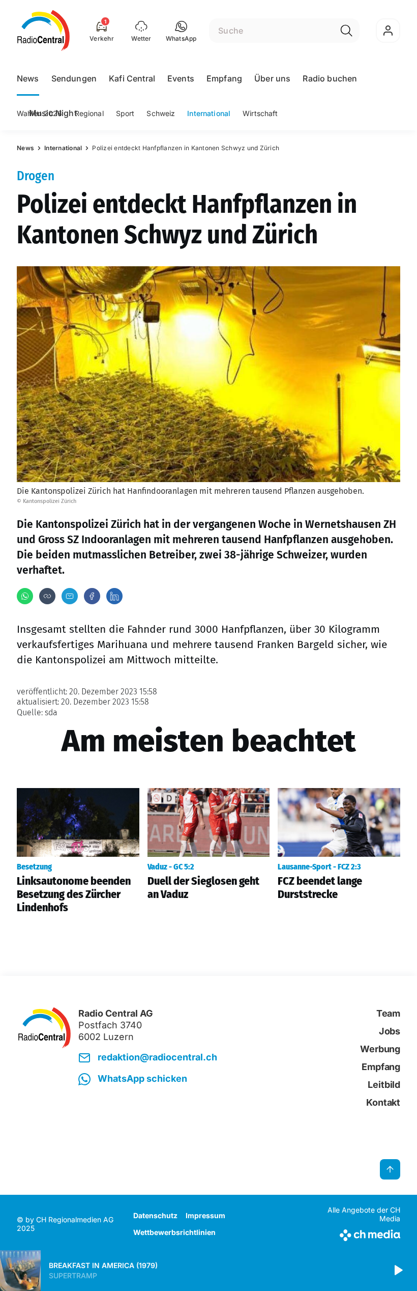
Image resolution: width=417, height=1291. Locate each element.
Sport (125, 113)
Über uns (272, 78)
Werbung (380, 1049)
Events (180, 78)
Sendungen (74, 78)
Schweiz (160, 113)
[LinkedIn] (114, 596)
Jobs (389, 1031)
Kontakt (383, 1102)
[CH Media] (355, 1233)
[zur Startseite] (43, 30)
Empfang (224, 78)
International (208, 113)
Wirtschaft (260, 113)
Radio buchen (330, 78)
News (28, 78)
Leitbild (384, 1084)
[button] (181, 30)
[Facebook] (92, 596)
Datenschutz (155, 1215)
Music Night (53, 113)
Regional (89, 113)
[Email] (70, 596)
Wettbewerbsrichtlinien (174, 1232)
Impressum (205, 1215)
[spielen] (398, 1270)
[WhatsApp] (25, 596)
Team (388, 1013)
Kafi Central (132, 78)
